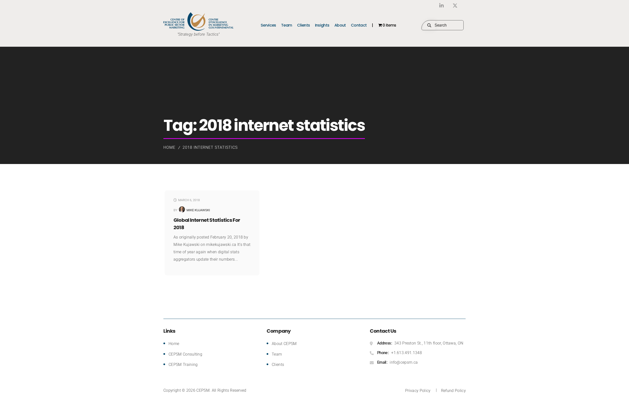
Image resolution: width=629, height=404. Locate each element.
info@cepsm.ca (404, 362)
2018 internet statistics (210, 147)
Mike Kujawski (198, 210)
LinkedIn (441, 5)
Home (169, 147)
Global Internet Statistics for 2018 (206, 224)
